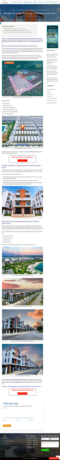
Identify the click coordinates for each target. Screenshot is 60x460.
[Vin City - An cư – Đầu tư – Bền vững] (5, 2)
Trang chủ (13, 2)
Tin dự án (41, 2)
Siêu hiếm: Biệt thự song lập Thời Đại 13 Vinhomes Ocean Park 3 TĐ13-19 (24, 386)
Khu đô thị (19, 2)
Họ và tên (5, 420)
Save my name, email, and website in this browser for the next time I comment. (19, 417)
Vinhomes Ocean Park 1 (52, 98)
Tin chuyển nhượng (20, 9)
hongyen (33, 16)
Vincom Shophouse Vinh (32, 444)
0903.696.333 (7, 443)
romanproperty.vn (33, 458)
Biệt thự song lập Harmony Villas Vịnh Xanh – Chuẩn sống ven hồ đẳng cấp (52, 55)
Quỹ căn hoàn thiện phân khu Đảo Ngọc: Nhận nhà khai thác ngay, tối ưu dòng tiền (52, 80)
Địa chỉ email (18, 420)
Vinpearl (35, 2)
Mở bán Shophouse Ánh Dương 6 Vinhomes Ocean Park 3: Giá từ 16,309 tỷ (52, 67)
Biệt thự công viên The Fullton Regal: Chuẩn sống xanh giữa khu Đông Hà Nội (52, 73)
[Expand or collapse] (35, 26)
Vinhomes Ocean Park (31, 438)
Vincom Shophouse (27, 2)
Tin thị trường (47, 2)
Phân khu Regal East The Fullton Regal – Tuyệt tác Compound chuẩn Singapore (52, 61)
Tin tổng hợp (50, 6)
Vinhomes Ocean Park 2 (52, 100)
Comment (5, 407)
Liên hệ (55, 6)
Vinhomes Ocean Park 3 (9, 49)
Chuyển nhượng (54, 2)
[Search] (58, 6)
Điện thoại (31, 420)
